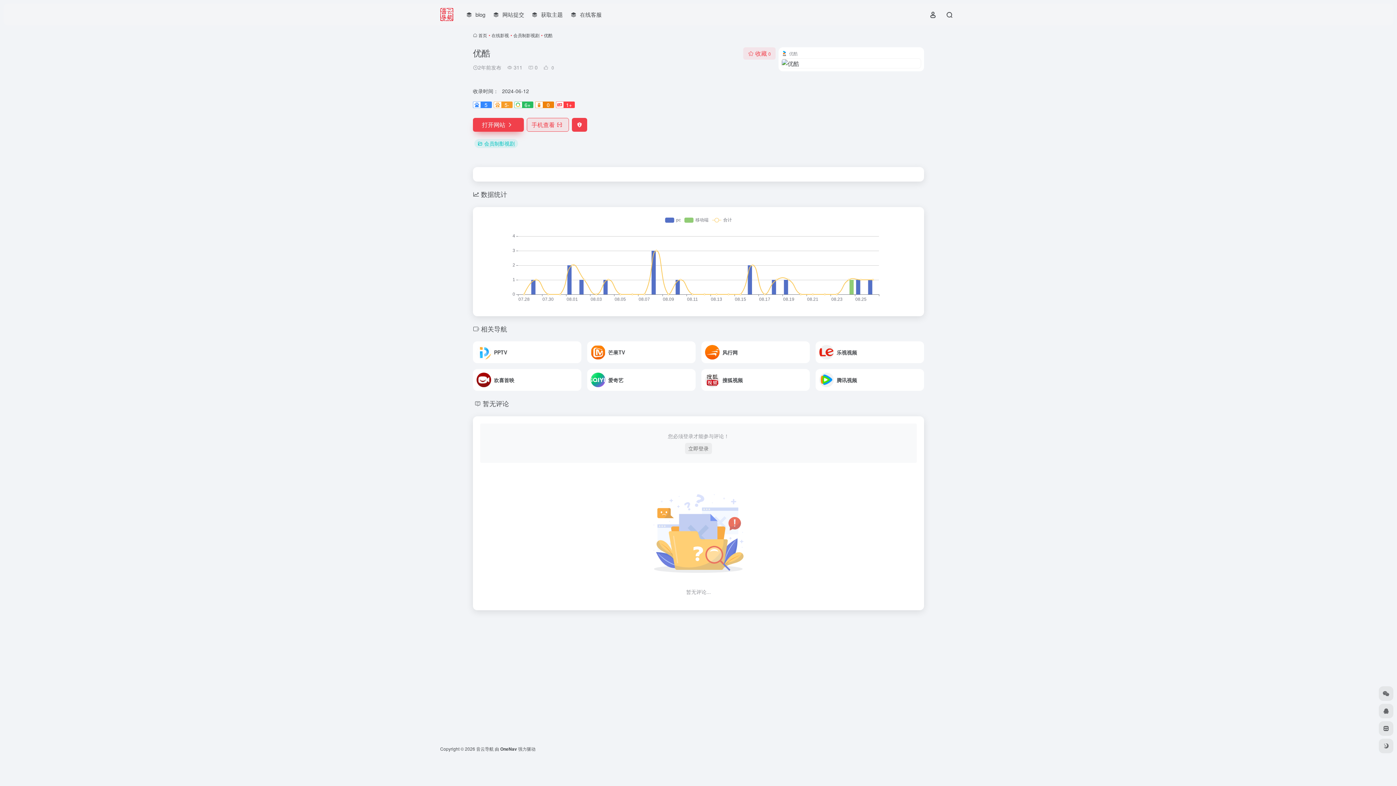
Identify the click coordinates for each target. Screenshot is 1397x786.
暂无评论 (496, 403)
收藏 (763, 53)
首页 (482, 35)
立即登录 (698, 448)
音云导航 (485, 749)
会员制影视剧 (526, 35)
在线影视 (500, 35)
